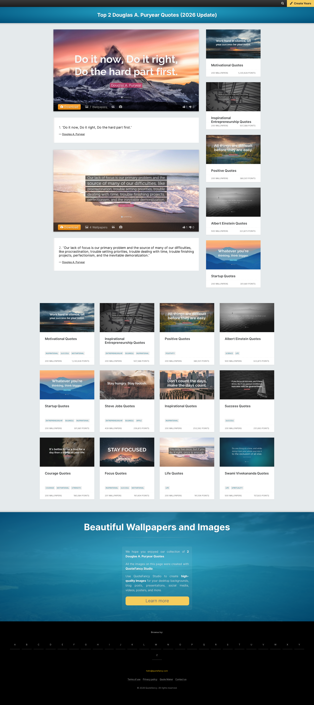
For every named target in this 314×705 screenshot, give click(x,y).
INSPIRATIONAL (52, 353)
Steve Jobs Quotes (120, 406)
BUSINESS (129, 353)
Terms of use (134, 679)
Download (70, 107)
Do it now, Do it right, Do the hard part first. (97, 127)
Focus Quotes (116, 473)
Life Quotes (174, 473)
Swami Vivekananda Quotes (247, 473)
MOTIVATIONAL (78, 353)
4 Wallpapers (98, 227)
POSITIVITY (170, 353)
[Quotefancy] (14, 3)
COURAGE (50, 488)
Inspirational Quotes (181, 406)
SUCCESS (65, 353)
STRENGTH (76, 488)
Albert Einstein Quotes (229, 223)
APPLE (139, 421)
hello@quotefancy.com (157, 671)
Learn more (157, 600)
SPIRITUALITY (237, 488)
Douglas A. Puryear (73, 134)
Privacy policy (150, 679)
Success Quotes (238, 406)
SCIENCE (229, 353)
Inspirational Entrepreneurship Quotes (231, 120)
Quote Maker (166, 679)
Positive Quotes (223, 171)
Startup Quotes (223, 276)
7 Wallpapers (98, 107)
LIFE (237, 353)
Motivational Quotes (227, 65)
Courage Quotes (58, 473)
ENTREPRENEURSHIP (114, 353)
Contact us (180, 679)
